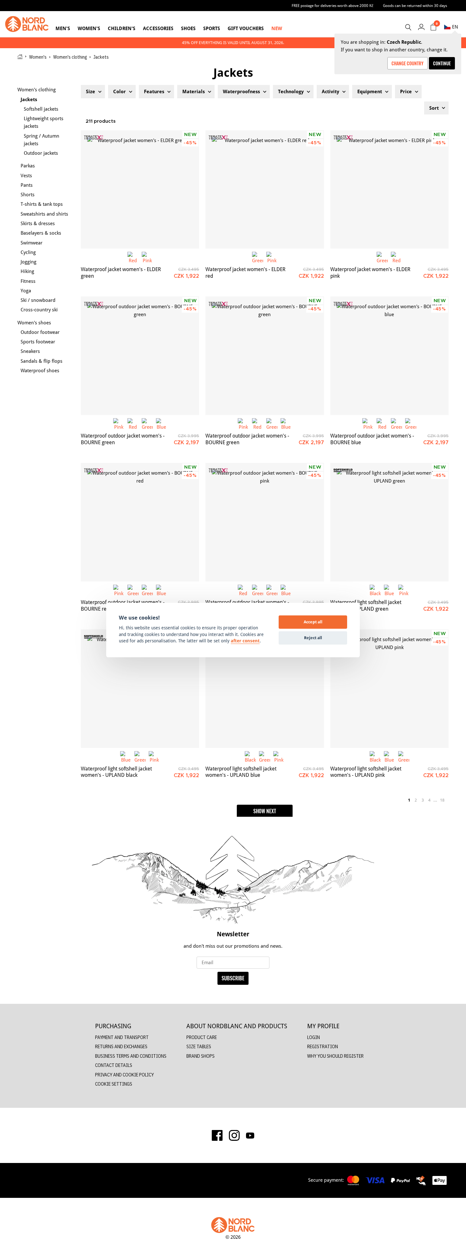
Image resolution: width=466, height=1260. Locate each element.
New (276, 28)
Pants (27, 185)
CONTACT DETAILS (113, 1065)
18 (442, 799)
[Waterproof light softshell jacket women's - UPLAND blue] (264, 688)
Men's (62, 28)
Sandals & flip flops (41, 361)
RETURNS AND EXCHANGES (121, 1046)
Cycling (28, 252)
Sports (211, 28)
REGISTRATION (322, 1046)
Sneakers (30, 351)
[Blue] (161, 423)
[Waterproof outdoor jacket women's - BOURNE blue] (389, 355)
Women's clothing (70, 57)
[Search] (408, 27)
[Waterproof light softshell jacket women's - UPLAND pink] (389, 688)
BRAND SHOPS (200, 1056)
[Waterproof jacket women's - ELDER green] (140, 189)
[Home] (20, 56)
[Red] (133, 257)
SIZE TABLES (198, 1046)
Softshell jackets (41, 109)
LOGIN (313, 1037)
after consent (245, 640)
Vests (26, 175)
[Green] (257, 257)
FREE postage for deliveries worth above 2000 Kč (332, 5)
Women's (89, 28)
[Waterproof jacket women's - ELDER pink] (389, 189)
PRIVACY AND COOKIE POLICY (124, 1075)
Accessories (158, 28)
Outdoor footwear (40, 332)
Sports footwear (38, 342)
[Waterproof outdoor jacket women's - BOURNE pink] (264, 522)
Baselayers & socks (41, 233)
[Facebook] (217, 1135)
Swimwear (31, 243)
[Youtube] (250, 1135)
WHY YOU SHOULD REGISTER (335, 1056)
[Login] (421, 26)
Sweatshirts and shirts (44, 214)
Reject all (313, 637)
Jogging (28, 262)
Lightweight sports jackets (43, 122)
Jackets (29, 99)
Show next (264, 811)
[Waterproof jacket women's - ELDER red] (264, 189)
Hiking (27, 271)
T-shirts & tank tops (42, 204)
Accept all (313, 621)
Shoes (188, 28)
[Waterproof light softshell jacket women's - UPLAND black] (140, 688)
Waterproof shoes (40, 370)
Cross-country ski (39, 310)
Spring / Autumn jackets (41, 139)
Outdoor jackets (41, 153)
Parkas (28, 166)
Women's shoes (34, 323)
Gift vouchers (246, 28)
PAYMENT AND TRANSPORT (122, 1037)
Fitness (28, 281)
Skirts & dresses (38, 223)
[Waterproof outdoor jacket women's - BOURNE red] (140, 522)
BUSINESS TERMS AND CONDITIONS (130, 1056)
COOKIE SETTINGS (113, 1084)
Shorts (28, 195)
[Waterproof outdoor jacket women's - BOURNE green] (140, 355)
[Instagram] (234, 1135)
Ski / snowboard (38, 300)
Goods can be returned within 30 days (415, 5)
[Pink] (147, 257)
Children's (121, 28)
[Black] (375, 590)
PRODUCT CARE (201, 1037)
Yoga (26, 291)
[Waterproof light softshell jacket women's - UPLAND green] (389, 522)
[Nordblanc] (27, 24)
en (455, 27)
